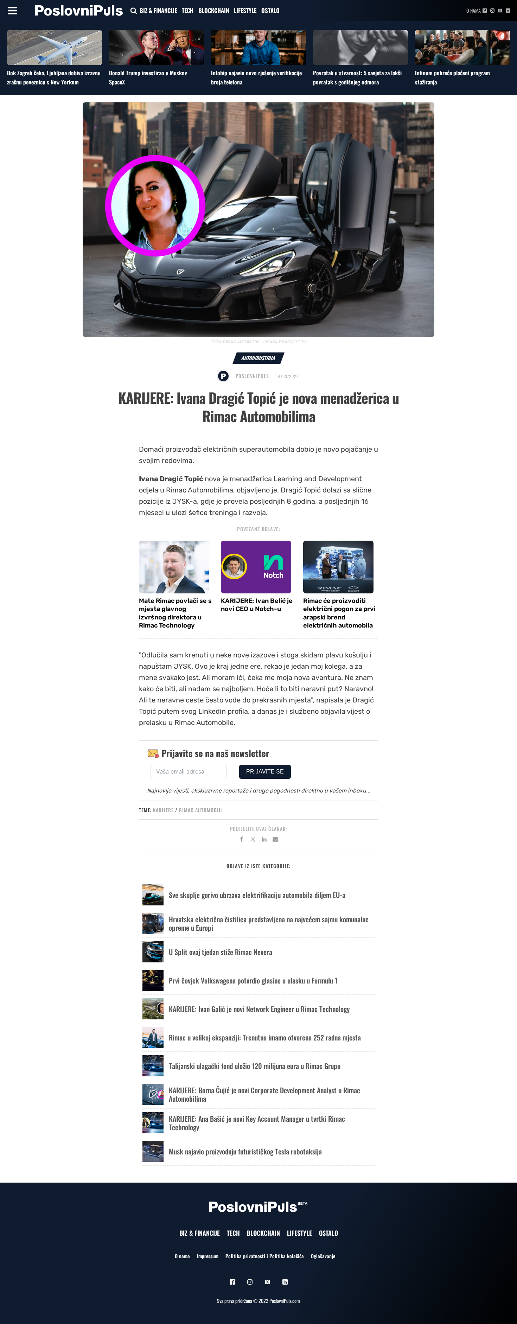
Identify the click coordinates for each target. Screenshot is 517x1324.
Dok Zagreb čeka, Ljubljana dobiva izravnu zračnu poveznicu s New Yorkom (54, 77)
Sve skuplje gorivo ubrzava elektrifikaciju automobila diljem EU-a (257, 895)
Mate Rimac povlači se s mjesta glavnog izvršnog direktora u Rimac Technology (175, 613)
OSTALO (270, 10)
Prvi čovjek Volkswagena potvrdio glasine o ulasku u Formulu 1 (253, 980)
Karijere (163, 810)
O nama (473, 10)
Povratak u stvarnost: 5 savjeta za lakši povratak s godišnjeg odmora (357, 77)
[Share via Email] (275, 840)
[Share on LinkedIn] (264, 840)
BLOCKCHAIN (213, 10)
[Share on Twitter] (252, 840)
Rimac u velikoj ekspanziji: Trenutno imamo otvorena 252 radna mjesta (265, 1037)
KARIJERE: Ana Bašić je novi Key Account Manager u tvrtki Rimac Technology (257, 1122)
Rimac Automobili (201, 810)
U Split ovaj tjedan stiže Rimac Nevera (220, 952)
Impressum (207, 1256)
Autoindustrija (258, 358)
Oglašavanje (323, 1256)
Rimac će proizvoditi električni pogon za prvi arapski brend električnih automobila (339, 613)
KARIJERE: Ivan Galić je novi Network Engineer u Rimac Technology (259, 1009)
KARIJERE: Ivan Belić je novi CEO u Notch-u (257, 605)
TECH (187, 10)
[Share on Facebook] (241, 840)
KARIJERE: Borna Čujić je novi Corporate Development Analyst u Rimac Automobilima (264, 1094)
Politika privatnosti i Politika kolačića (264, 1256)
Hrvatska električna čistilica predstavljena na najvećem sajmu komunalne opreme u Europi (269, 923)
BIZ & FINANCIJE (158, 10)
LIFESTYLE (245, 10)
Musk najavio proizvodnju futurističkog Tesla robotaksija (245, 1151)
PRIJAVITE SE (265, 772)
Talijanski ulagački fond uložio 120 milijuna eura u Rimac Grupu (254, 1066)
